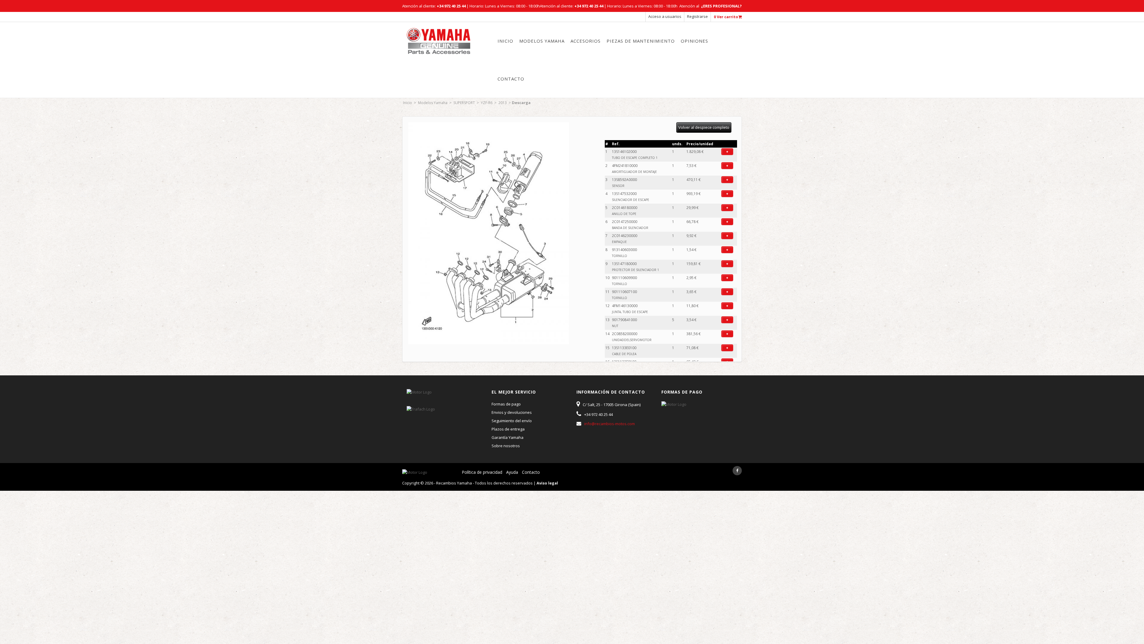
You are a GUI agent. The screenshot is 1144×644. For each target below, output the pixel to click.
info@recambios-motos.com (609, 423)
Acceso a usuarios (664, 16)
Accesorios (586, 41)
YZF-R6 (486, 102)
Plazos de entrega (508, 429)
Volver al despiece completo (703, 127)
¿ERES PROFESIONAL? (721, 6)
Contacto (511, 79)
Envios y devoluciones (512, 412)
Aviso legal (547, 483)
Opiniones (694, 41)
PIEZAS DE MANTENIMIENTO (641, 41)
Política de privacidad (482, 472)
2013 (502, 102)
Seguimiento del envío (512, 420)
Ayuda (512, 472)
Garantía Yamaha (507, 437)
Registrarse (697, 16)
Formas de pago (506, 404)
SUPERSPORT (464, 102)
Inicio (505, 41)
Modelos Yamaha (542, 41)
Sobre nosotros (506, 445)
